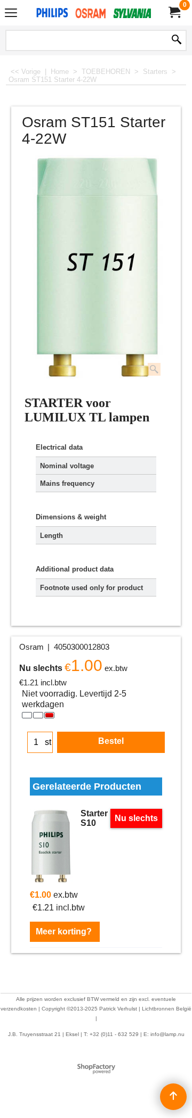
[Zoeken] (176, 40)
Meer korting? (65, 931)
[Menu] (11, 14)
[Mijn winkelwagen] (174, 12)
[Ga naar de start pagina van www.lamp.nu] (94, 13)
